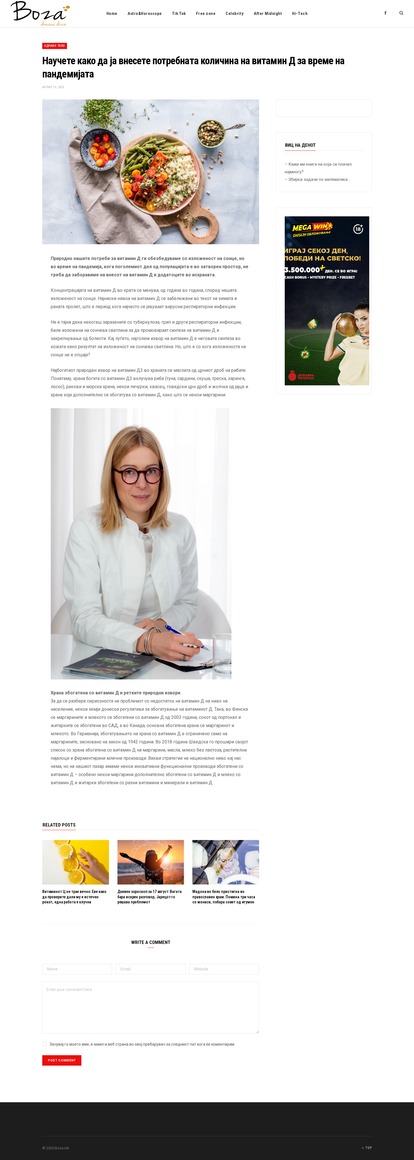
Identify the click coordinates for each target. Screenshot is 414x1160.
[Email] (21, 318)
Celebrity (235, 13)
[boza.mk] (40, 13)
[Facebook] (21, 275)
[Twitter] (21, 289)
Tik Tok (179, 13)
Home (111, 13)
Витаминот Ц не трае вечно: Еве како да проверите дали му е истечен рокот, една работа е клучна (74, 897)
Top (368, 1148)
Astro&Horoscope (145, 13)
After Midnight (268, 13)
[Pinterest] (21, 304)
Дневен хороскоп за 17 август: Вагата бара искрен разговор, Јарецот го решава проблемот (149, 897)
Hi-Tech (300, 13)
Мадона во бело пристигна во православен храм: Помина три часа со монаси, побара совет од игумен (223, 897)
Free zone (206, 13)
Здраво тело (54, 46)
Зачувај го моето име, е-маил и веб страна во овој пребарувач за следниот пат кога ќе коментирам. (142, 1044)
